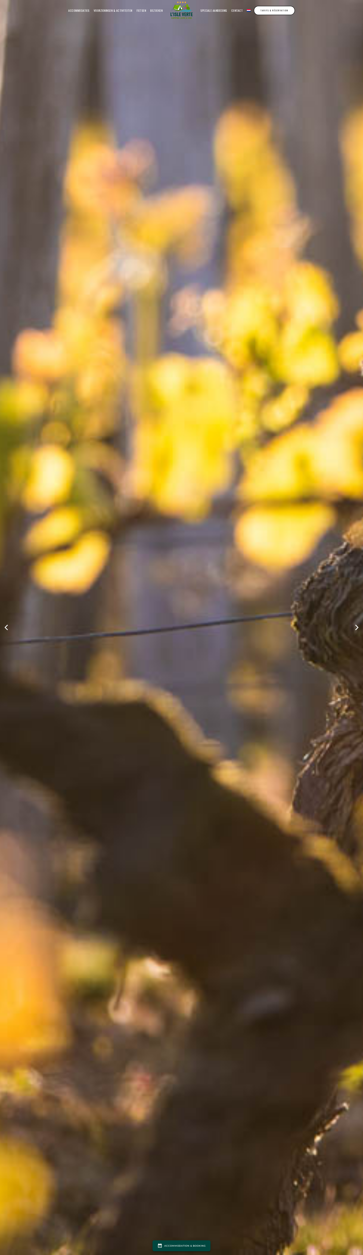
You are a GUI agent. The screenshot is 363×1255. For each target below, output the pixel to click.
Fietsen (141, 10)
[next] (356, 627)
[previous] (6, 627)
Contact (237, 10)
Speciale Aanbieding (213, 10)
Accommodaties (78, 10)
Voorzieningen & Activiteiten (113, 10)
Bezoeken (156, 10)
